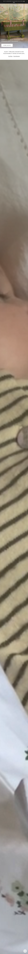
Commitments (16, 56)
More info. (17, 2)
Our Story (10, 56)
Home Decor (7, 45)
